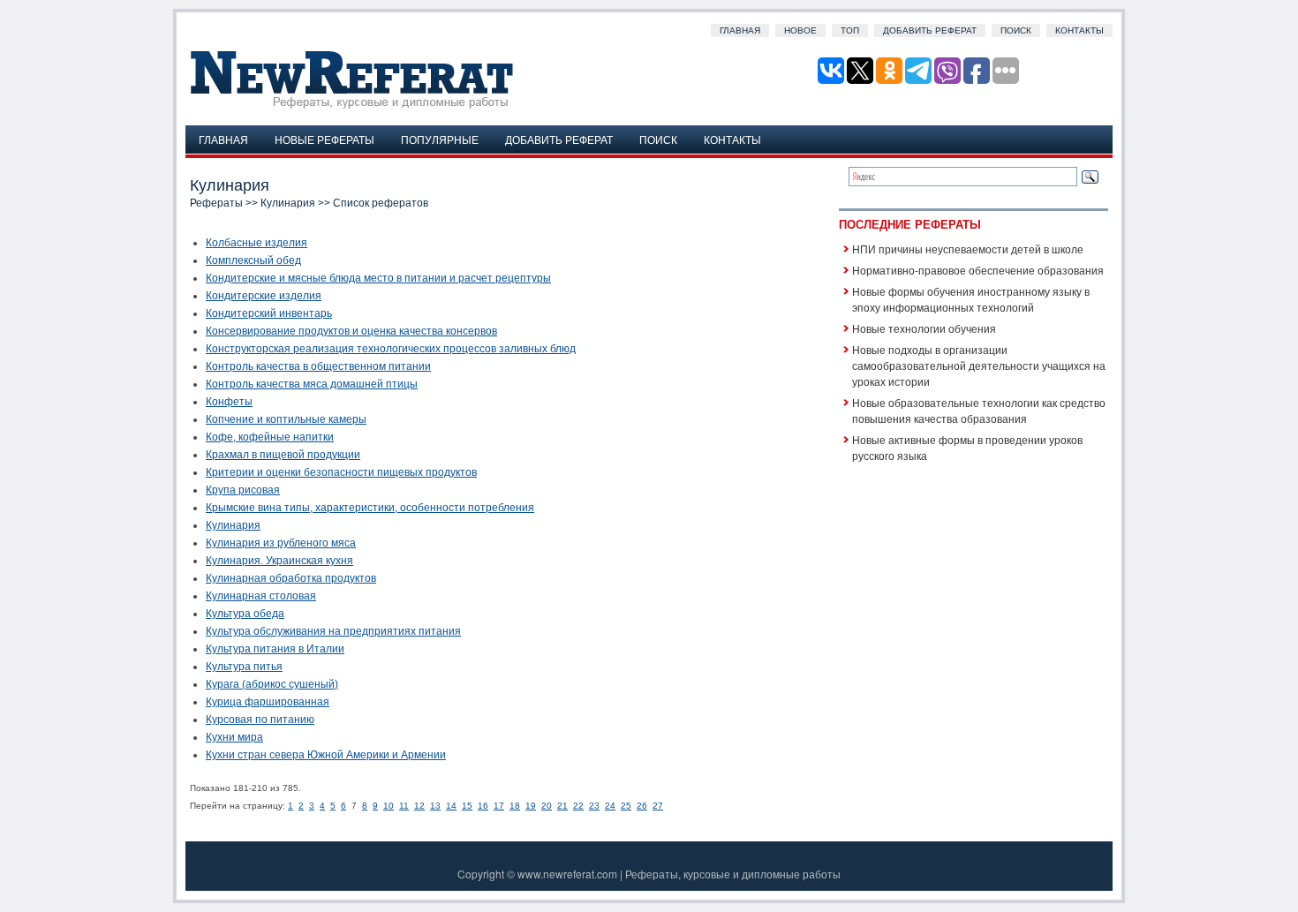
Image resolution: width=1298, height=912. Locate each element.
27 (658, 805)
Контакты (1079, 30)
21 (562, 805)
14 (451, 805)
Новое (800, 30)
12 (419, 805)
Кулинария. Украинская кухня (279, 560)
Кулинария (287, 203)
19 (530, 805)
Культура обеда (245, 613)
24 (610, 805)
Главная (740, 30)
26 (642, 805)
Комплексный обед (253, 260)
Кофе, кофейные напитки (270, 437)
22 (578, 805)
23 (594, 805)
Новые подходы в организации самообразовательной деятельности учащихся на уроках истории (979, 365)
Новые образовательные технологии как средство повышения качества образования (979, 410)
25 (626, 805)
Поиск (1015, 30)
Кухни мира (234, 737)
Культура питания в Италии (275, 649)
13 (435, 805)
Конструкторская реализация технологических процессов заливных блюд (391, 349)
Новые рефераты (324, 139)
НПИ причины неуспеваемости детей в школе (967, 248)
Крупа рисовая (243, 490)
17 (499, 805)
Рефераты (216, 203)
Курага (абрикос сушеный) (272, 684)
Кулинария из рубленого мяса (281, 543)
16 (483, 805)
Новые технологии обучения (924, 327)
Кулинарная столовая (261, 596)
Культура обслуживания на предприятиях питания (333, 631)
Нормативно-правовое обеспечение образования (978, 269)
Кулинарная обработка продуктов (291, 578)
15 (467, 805)
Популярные (440, 139)
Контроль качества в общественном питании (318, 366)
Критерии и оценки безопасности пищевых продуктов (341, 472)
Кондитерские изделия (263, 296)
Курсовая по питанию (260, 719)
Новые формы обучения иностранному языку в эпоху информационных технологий (971, 298)
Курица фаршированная (267, 702)
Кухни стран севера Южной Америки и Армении (326, 755)
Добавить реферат (930, 30)
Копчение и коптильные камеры (286, 419)
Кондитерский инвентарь (269, 313)
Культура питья (244, 666)
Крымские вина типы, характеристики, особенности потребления (370, 507)
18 (514, 805)
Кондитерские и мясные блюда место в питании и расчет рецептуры (378, 278)
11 (404, 805)
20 (546, 805)
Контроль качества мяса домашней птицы (312, 384)
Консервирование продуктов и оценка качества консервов (351, 331)
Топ (850, 30)
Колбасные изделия (256, 243)
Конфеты (229, 402)
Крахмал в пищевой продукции (283, 454)
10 (388, 805)
